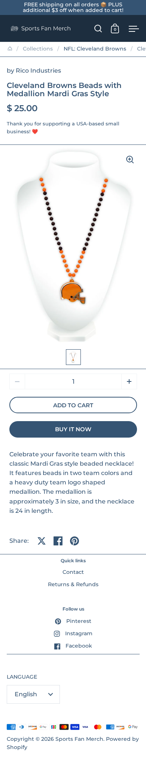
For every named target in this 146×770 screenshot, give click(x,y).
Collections (38, 49)
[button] (129, 381)
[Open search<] (98, 28)
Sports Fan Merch (79, 739)
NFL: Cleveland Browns (95, 49)
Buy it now (73, 429)
